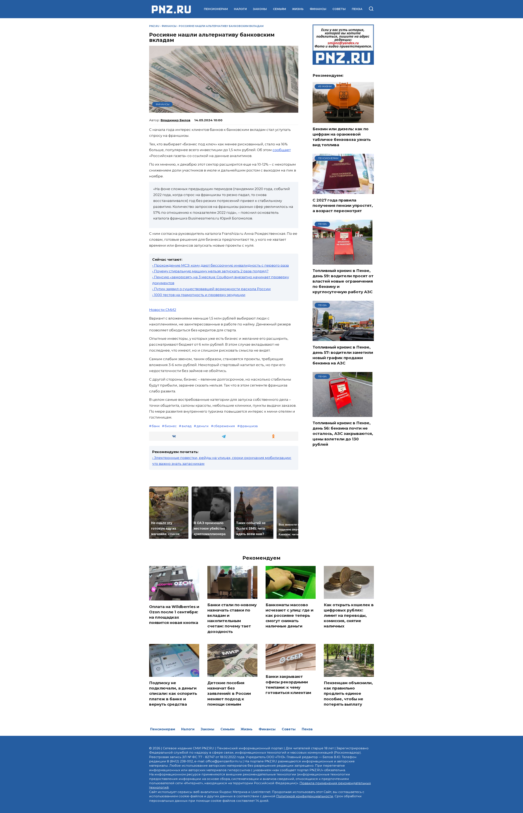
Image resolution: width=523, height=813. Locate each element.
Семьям (279, 9)
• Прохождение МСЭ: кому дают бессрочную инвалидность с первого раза (220, 265)
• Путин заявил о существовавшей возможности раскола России (211, 289)
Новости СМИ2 (162, 310)
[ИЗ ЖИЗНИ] (343, 120)
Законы (260, 9)
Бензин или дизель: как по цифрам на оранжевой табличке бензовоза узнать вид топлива (342, 137)
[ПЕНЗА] (342, 262)
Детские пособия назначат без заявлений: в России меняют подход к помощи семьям (229, 693)
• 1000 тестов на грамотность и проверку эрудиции (198, 295)
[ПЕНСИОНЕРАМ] (343, 191)
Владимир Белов (175, 120)
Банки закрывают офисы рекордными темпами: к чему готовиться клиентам (288, 684)
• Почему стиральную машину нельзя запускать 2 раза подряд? (210, 271)
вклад (187, 426)
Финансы (318, 9)
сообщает (282, 150)
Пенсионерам (216, 9)
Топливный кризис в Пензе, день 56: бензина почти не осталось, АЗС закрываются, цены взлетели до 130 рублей (343, 434)
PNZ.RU (154, 26)
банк (156, 426)
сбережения (224, 426)
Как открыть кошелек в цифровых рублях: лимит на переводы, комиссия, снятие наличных (349, 616)
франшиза (249, 426)
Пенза (357, 9)
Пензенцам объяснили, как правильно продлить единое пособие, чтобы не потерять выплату (348, 693)
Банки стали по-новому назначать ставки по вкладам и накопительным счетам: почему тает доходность (232, 618)
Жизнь (298, 9)
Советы (339, 9)
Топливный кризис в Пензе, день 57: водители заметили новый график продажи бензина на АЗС (343, 355)
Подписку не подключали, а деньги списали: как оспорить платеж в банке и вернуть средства (173, 693)
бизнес (171, 426)
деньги (203, 426)
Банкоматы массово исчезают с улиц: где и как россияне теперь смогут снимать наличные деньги (289, 616)
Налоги (240, 9)
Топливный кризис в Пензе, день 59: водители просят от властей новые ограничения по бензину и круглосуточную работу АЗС (343, 281)
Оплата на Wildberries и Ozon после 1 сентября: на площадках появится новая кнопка (174, 614)
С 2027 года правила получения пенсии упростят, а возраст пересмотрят (343, 205)
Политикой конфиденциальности (304, 796)
